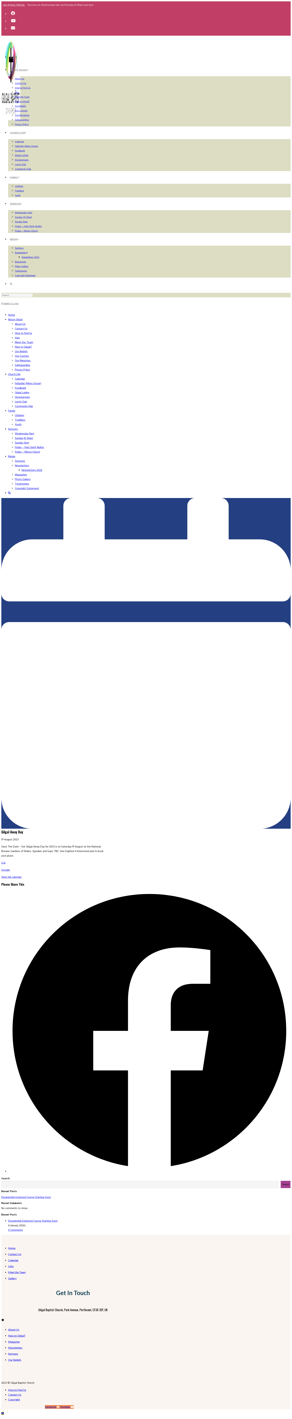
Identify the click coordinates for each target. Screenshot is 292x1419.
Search (5, 1178)
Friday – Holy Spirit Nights (29, 447)
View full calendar (11, 877)
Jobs (17, 337)
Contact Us (21, 328)
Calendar (20, 378)
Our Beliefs (21, 351)
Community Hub (24, 406)
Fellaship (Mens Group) (28, 383)
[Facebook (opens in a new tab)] (13, 13)
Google (5, 869)
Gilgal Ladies (22, 392)
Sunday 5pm (22, 442)
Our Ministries (23, 360)
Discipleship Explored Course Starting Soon (26, 1197)
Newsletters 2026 (32, 470)
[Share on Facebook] (149, 1171)
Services (13, 429)
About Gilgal (15, 319)
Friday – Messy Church (27, 451)
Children (19, 415)
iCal (3, 862)
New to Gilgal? (23, 346)
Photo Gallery (23, 479)
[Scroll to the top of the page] (2, 1413)
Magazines (21, 474)
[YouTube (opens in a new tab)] (13, 20)
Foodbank (20, 387)
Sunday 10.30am (24, 438)
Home (11, 314)
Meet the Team (24, 342)
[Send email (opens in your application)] (13, 27)
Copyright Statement (27, 488)
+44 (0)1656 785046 (14, 5)
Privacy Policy (22, 369)
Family (11, 410)
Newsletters (22, 465)
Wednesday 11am (24, 433)
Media (11, 456)
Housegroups (22, 397)
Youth (18, 424)
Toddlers (20, 419)
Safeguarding (22, 365)
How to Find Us (23, 333)
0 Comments (15, 1230)
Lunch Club (21, 401)
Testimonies (22, 483)
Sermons (20, 461)
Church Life (14, 374)
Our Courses (22, 356)
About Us (20, 324)
